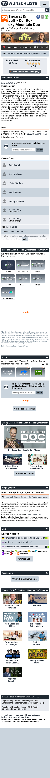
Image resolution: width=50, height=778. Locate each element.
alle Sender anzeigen (8, 372)
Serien (4, 717)
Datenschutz (7, 703)
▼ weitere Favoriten (24, 473)
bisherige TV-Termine (25, 409)
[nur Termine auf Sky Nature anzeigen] (38, 372)
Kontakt (16, 701)
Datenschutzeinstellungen (26, 703)
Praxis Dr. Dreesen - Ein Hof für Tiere (36, 467)
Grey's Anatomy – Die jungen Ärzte (11, 643)
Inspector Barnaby (12, 680)
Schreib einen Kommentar (25, 579)
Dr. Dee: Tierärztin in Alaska (12, 467)
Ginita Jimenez (17, 231)
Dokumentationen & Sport (20, 717)
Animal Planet (41, 134)
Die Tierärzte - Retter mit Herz (36, 625)
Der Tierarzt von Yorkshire (12, 606)
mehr (25, 239)
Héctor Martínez (16, 183)
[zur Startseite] (19, 3)
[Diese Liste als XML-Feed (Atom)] (47, 364)
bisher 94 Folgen (8, 83)
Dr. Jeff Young (15, 209)
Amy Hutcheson (15, 174)
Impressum (7, 701)
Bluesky (15, 707)
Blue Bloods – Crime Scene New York (12, 661)
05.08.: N (10, 47)
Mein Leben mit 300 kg (12, 625)
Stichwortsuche (33, 715)
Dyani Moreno (15, 192)
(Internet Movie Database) (18, 542)
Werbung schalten (30, 701)
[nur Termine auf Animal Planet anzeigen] (23, 372)
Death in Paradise (36, 643)
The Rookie (36, 605)
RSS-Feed (32, 707)
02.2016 (30, 134)
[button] (38, 17)
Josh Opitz (12, 227)
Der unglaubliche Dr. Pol (36, 661)
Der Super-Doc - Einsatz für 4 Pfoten (24, 450)
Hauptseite (20, 715)
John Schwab (14, 165)
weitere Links (25, 559)
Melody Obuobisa (16, 201)
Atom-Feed (7, 709)
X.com (23, 707)
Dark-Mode (18, 709)
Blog (42, 703)
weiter (39, 150)
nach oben (8, 715)
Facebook (6, 707)
